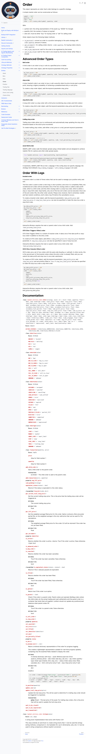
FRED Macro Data (6, 103)
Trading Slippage (7, 89)
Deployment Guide (6, 117)
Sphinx (29, 740)
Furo (42, 740)
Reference (4, 111)
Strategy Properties (6, 68)
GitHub (3, 37)
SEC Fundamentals (6, 100)
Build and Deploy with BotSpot (9, 30)
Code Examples (5, 114)
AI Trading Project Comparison (6, 56)
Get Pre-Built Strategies (8, 128)
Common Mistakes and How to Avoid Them (9, 120)
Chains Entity (6, 95)
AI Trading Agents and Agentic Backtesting (7, 52)
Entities (3, 70)
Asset (4, 73)
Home (3, 27)
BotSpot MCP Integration (8, 34)
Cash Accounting (6, 59)
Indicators (4, 98)
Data (4, 78)
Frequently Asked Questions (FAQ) (9, 124)
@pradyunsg (37, 740)
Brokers (3, 109)
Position (5, 84)
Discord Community (6, 43)
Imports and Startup (7, 48)
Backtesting (4, 106)
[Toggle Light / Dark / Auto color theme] (82, 3)
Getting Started (5, 46)
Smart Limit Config (8, 92)
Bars (4, 76)
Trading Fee (6, 87)
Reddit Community (6, 40)
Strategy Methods (6, 65)
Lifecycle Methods (6, 62)
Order (4, 81)
